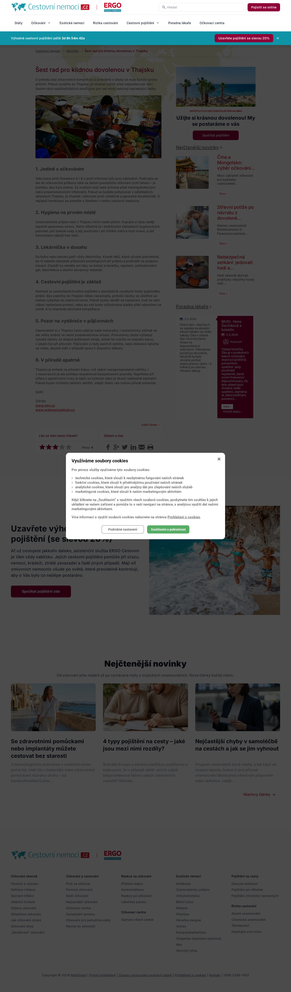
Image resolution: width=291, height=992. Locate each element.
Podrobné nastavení (122, 529)
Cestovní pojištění (140, 23)
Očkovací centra (212, 23)
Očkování (38, 23)
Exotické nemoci (72, 23)
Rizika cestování (105, 23)
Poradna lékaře (179, 23)
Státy (19, 23)
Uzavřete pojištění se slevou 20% (244, 38)
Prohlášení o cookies (184, 517)
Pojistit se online (263, 7)
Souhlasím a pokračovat (168, 529)
